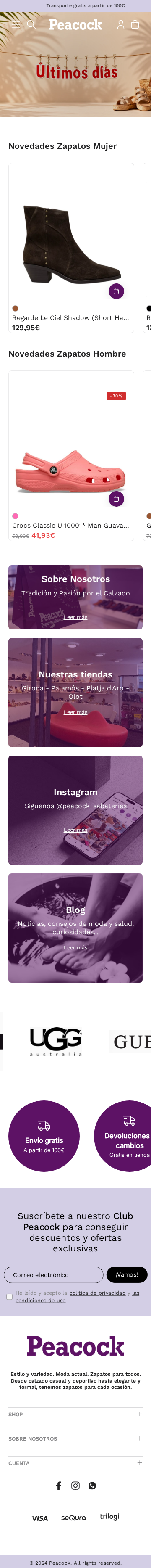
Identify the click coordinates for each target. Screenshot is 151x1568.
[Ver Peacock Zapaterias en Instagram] (75, 1486)
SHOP (15, 1414)
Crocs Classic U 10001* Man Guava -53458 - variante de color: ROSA (15, 516)
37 (54, 172)
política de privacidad (97, 1293)
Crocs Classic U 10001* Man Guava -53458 (71, 525)
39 (89, 172)
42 (79, 379)
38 (72, 172)
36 (37, 172)
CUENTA (19, 1463)
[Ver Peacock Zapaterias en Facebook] (59, 1486)
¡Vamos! (127, 1274)
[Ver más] (116, 291)
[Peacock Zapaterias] (75, 24)
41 (106, 172)
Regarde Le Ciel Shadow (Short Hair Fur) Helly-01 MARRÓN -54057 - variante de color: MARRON (15, 308)
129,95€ (26, 327)
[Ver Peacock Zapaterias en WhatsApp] (92, 1486)
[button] (31, 24)
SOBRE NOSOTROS (32, 1439)
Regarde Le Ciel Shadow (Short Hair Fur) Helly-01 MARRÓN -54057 (71, 318)
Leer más (76, 617)
